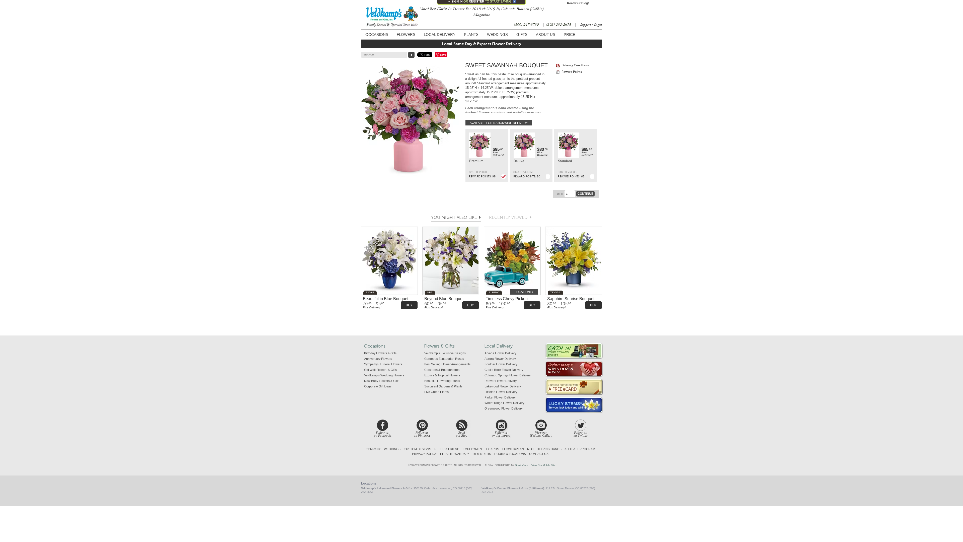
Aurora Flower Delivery (500, 359)
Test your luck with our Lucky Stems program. (574, 405)
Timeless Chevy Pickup (507, 299)
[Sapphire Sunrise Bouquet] (573, 261)
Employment (473, 449)
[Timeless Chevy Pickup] (512, 261)
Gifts (521, 34)
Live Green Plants (436, 392)
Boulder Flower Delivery (501, 364)
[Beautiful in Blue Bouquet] (389, 261)
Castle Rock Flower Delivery (504, 370)
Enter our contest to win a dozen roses (574, 369)
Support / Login (591, 25)
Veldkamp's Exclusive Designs (445, 353)
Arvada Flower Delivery (500, 353)
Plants (471, 34)
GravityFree (521, 465)
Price (569, 34)
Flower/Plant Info (517, 449)
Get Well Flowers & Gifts (380, 370)
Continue (585, 193)
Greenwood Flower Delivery (504, 408)
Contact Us (538, 454)
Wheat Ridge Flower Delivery (504, 403)
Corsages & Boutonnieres (441, 370)
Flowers (406, 34)
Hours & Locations (510, 454)
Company (373, 449)
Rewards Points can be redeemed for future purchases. (574, 351)
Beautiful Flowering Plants (442, 381)
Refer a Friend (446, 449)
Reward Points (571, 72)
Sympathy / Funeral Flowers (383, 364)
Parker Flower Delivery (500, 397)
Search (368, 54)
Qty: (560, 193)
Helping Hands (549, 449)
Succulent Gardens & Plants (443, 386)
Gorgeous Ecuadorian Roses (444, 359)
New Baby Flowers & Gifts (381, 381)
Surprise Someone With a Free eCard (574, 387)
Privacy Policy (424, 454)
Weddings (497, 34)
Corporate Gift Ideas (377, 386)
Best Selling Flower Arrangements (447, 364)
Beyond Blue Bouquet (443, 299)
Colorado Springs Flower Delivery (508, 375)
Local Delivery (439, 34)
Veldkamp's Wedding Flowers (384, 375)
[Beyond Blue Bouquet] (450, 261)
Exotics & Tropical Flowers (442, 375)
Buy (409, 305)
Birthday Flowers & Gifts (380, 353)
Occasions (376, 34)
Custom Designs (417, 449)
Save (443, 54)
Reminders (482, 454)
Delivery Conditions (575, 65)
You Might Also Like (454, 218)
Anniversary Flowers (378, 359)
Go (411, 55)
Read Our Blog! (578, 3)
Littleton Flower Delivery (501, 392)
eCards (492, 449)
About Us (545, 34)
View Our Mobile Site (543, 465)
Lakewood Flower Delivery (503, 386)
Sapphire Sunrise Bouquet (570, 299)
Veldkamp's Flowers (392, 16)
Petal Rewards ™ (454, 454)
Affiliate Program (580, 449)
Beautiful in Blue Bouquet (385, 299)
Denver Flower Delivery (501, 381)
